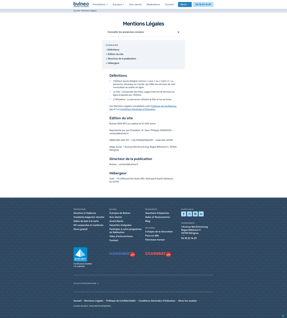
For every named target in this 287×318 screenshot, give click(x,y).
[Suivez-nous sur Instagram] (189, 213)
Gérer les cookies (187, 300)
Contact (113, 240)
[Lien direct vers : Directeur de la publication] (108, 158)
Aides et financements (157, 217)
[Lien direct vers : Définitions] (108, 75)
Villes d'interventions (121, 236)
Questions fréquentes (157, 213)
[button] (143, 32)
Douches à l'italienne (85, 213)
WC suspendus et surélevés (88, 225)
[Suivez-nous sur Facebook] (183, 213)
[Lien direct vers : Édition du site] (108, 117)
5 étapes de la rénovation (159, 231)
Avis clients (115, 217)
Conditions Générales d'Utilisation (156, 300)
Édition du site (115, 54)
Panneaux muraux (155, 239)
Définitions (113, 49)
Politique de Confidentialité (121, 300)
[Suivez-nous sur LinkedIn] (201, 213)
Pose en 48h (152, 235)
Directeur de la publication (122, 58)
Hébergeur (113, 63)
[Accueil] (81, 4)
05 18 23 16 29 (203, 4)
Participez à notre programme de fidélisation (125, 231)
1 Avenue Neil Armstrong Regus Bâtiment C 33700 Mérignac (194, 229)
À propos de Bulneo (119, 213)
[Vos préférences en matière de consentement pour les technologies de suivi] (283, 316)
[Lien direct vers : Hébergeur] (108, 172)
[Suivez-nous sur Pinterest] (195, 213)
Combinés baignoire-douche (89, 217)
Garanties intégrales (120, 225)
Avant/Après (116, 221)
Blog (147, 221)
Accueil (77, 11)
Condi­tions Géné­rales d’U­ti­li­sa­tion (137, 109)
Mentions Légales (89, 11)
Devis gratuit (81, 229)
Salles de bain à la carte (86, 221)
